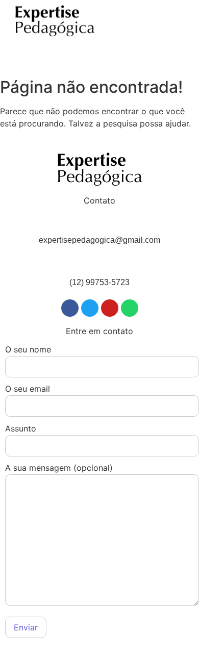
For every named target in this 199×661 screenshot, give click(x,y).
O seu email (27, 389)
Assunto (20, 429)
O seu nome (28, 349)
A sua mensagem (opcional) (59, 468)
